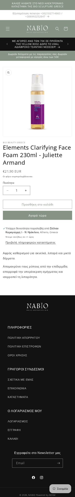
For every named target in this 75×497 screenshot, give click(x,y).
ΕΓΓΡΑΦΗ (14, 430)
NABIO (31, 495)
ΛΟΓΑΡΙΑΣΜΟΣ (18, 421)
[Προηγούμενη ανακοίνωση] (7, 44)
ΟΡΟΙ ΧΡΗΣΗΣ (17, 355)
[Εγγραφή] (58, 463)
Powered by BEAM (46, 495)
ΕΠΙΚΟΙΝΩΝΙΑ (17, 388)
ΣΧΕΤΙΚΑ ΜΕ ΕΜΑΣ (21, 379)
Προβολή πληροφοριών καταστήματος (31, 242)
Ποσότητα (8, 183)
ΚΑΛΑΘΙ (13, 438)
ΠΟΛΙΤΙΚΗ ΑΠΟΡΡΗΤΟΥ (24, 338)
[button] (7, 29)
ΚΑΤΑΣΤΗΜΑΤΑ (18, 397)
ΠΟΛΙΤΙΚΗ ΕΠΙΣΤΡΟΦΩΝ (24, 346)
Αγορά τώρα (37, 215)
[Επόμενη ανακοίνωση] (68, 44)
